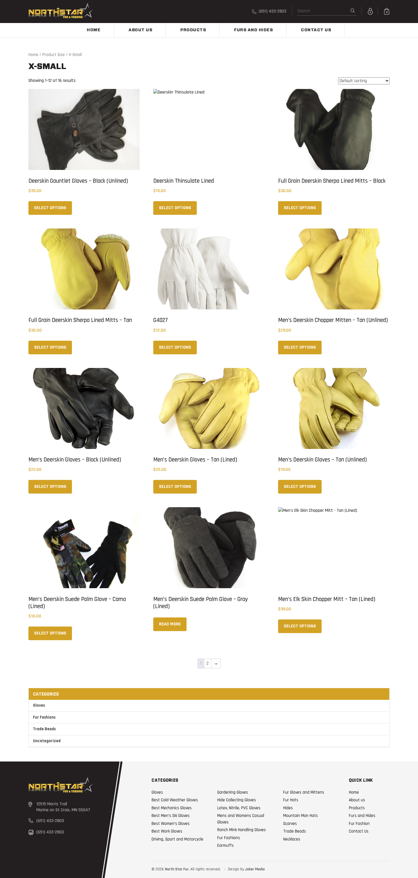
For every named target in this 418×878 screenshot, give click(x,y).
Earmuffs (225, 845)
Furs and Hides (253, 30)
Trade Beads (44, 729)
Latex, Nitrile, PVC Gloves (238, 808)
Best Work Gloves (167, 831)
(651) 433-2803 (272, 11)
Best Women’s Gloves (171, 823)
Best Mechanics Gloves (172, 808)
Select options (50, 208)
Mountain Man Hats (300, 815)
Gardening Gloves (232, 792)
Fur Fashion (359, 823)
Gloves (39, 705)
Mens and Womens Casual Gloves (240, 819)
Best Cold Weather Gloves (175, 800)
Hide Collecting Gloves (236, 800)
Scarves (290, 823)
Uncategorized (47, 741)
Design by (236, 869)
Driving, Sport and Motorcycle (177, 839)
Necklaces (291, 839)
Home (93, 30)
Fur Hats (290, 800)
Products (193, 30)
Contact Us (316, 30)
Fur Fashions (44, 717)
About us (140, 30)
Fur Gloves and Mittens (303, 792)
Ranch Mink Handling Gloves (241, 830)
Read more (170, 624)
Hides (288, 808)
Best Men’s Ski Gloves (171, 815)
